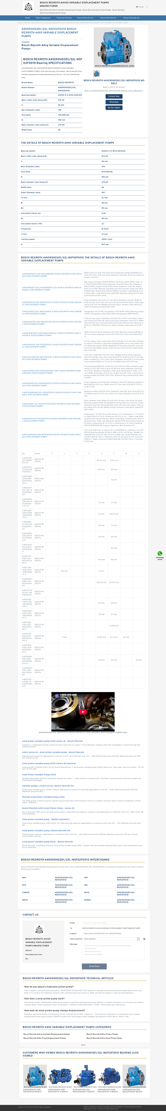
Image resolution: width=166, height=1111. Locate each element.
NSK (24, 878)
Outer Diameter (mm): (31, 193)
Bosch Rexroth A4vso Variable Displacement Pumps (87, 18)
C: (22, 105)
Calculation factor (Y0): (31, 224)
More (83, 1045)
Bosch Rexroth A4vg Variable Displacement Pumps (48, 23)
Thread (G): (26, 229)
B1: (22, 208)
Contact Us (31, 1107)
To (71, 928)
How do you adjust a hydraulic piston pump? (49, 986)
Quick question (76, 939)
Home (27, 18)
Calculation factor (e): (31, 213)
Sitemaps (47, 1107)
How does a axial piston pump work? (44, 998)
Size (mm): (26, 115)
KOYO (86, 892)
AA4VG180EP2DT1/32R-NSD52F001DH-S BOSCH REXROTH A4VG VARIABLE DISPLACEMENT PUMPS (51, 334)
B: (22, 203)
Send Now (94, 966)
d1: (22, 218)
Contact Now (114, 96)
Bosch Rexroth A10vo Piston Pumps (110, 18)
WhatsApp (114, 102)
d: (22, 244)
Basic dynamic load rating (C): (35, 125)
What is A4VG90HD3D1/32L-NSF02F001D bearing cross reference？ (114, 91)
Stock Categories (43, 18)
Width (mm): (27, 130)
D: (22, 120)
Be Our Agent (114, 108)
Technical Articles (64, 18)
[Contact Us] (160, 555)
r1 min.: (24, 234)
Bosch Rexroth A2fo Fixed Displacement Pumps (134, 18)
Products (27, 23)
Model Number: (28, 87)
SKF (86, 878)
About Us (21, 1107)
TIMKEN (25, 892)
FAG (86, 885)
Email (72, 923)
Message (73, 944)
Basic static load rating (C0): (35, 100)
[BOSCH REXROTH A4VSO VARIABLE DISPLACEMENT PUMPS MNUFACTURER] (28, 6)
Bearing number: (29, 95)
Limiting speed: (28, 239)
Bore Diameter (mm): (31, 110)
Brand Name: (27, 83)
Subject (73, 934)
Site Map (39, 1107)
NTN (24, 885)
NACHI (25, 900)
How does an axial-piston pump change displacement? (54, 1010)
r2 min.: (24, 198)
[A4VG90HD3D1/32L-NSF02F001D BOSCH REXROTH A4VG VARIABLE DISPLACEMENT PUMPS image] (114, 48)
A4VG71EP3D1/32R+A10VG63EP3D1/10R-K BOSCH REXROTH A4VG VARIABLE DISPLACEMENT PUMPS (51, 372)
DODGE (87, 900)
